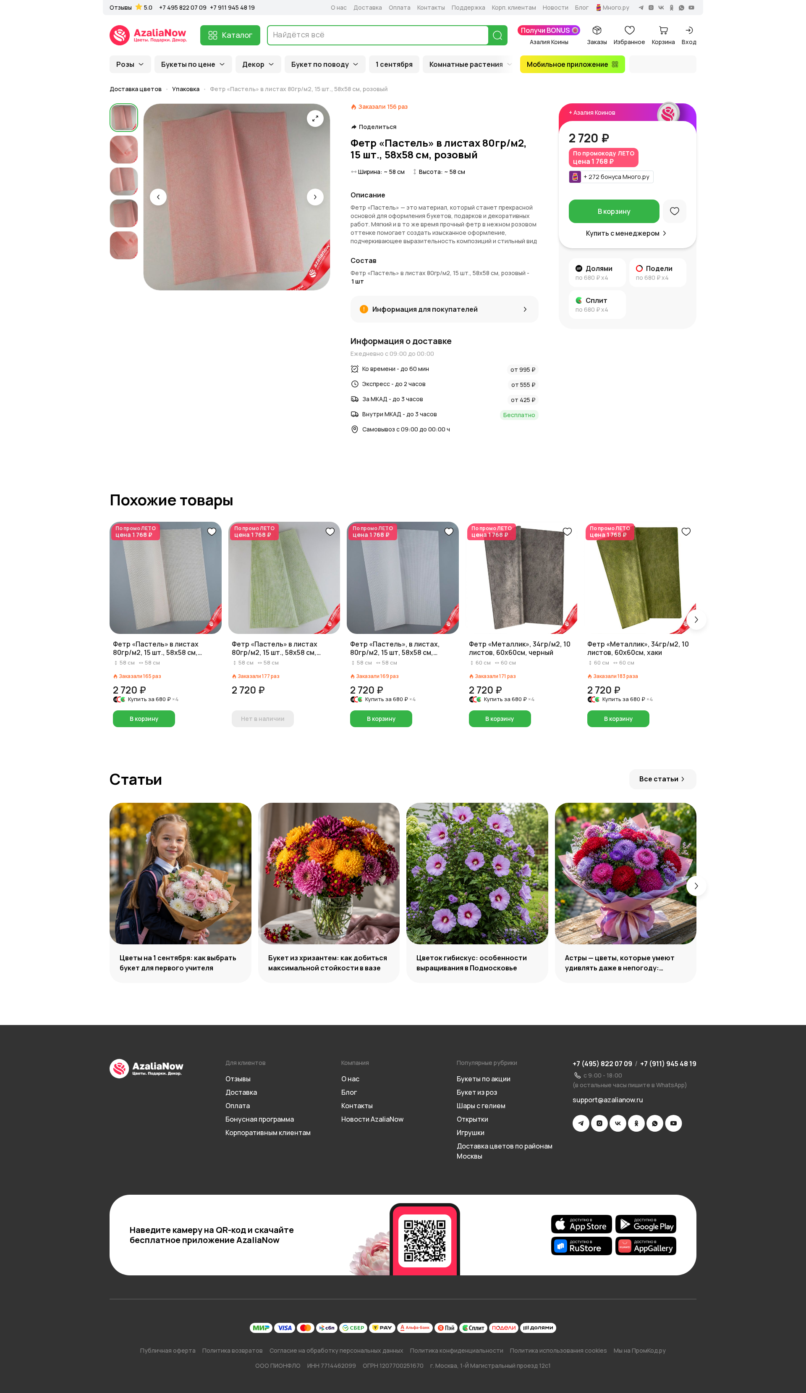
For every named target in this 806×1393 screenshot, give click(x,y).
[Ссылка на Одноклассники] (636, 1123)
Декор (253, 64)
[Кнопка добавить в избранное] (212, 532)
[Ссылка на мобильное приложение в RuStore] (581, 1246)
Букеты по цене (188, 64)
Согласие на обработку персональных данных (336, 1350)
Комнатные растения (466, 64)
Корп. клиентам (514, 7)
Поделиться (378, 127)
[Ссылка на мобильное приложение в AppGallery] (645, 1246)
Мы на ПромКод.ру (640, 1350)
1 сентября (394, 64)
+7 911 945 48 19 (232, 7)
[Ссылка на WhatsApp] (654, 1123)
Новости (555, 7)
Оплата (400, 7)
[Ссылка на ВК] (618, 1123)
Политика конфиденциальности (456, 1350)
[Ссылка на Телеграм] (581, 1123)
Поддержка (468, 7)
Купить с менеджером (622, 233)
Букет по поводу (320, 64)
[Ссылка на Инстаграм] (599, 1123)
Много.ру (616, 7)
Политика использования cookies (558, 1350)
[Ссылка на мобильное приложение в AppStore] (581, 1224)
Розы (125, 64)
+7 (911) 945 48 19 (668, 1063)
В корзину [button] (144, 719)
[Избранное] (674, 211)
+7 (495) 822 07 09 (602, 1063)
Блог (582, 7)
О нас (339, 7)
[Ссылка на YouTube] (673, 1123)
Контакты (431, 7)
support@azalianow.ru (608, 1099)
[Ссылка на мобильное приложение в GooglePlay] (645, 1224)
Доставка (367, 7)
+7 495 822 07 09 (183, 7)
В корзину (614, 211)
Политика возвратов (232, 1350)
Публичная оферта (168, 1350)
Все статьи (658, 778)
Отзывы (121, 7)
